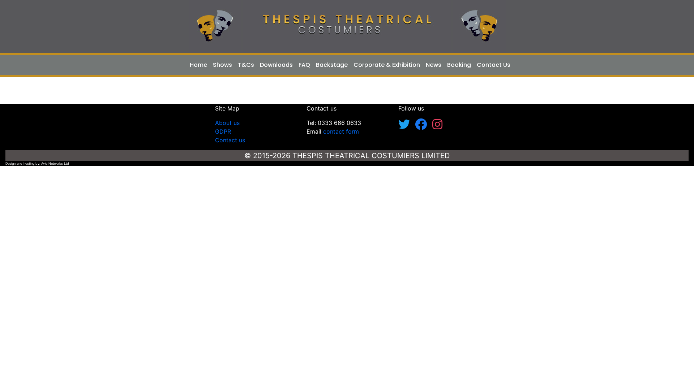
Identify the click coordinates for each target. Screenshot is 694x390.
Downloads (276, 65)
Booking (459, 65)
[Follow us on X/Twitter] (406, 126)
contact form (341, 131)
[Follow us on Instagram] (437, 126)
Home (198, 65)
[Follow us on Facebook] (423, 126)
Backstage (332, 65)
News (433, 65)
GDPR (223, 131)
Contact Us (493, 65)
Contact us (230, 140)
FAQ (304, 65)
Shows (222, 65)
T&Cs (246, 65)
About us (227, 122)
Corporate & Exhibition (387, 65)
